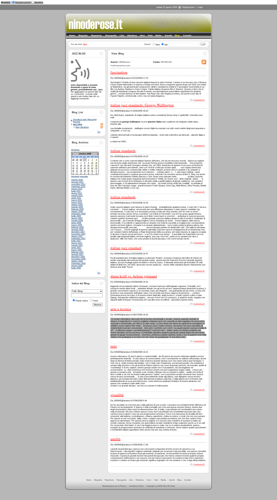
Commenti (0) (199, 100)
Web (158, 45)
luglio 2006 (76, 268)
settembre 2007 (78, 238)
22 (85, 168)
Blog (85, 44)
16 (88, 165)
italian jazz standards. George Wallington (142, 105)
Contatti (187, 480)
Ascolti (171, 480)
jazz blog (77, 124)
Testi (156, 480)
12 (73, 165)
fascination (118, 72)
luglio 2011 (76, 191)
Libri (131, 480)
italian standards (123, 150)
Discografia (121, 480)
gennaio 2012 (77, 182)
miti (113, 346)
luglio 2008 (76, 216)
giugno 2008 (76, 218)
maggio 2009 (77, 207)
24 (92, 168)
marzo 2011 (76, 200)
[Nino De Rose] (97, 30)
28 (73, 160)
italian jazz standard (125, 247)
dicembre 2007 (78, 232)
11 (96, 163)
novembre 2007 (78, 234)
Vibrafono (139, 480)
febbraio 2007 (77, 252)
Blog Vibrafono (82, 127)
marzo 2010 (76, 202)
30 (81, 160)
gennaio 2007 (77, 254)
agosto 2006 (77, 266)
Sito (166, 45)
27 (77, 171)
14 (81, 165)
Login (200, 7)
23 (88, 168)
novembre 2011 (78, 184)
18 (96, 165)
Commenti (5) (199, 434)
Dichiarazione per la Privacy (114, 486)
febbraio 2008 (77, 227)
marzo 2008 (76, 225)
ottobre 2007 (77, 236)
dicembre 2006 (78, 256)
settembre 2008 (78, 214)
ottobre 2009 (77, 204)
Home (88, 480)
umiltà (115, 438)
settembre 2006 (78, 263)
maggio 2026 (77, 180)
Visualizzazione (23, 3)
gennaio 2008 (77, 229)
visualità (117, 394)
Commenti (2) (199, 304)
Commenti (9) (199, 390)
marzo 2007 (76, 250)
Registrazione (188, 7)
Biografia (98, 480)
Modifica (39, 3)
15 (85, 165)
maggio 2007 (77, 245)
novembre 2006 (78, 259)
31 (92, 171)
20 (77, 168)
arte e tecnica (120, 308)
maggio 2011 (77, 195)
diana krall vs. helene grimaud (133, 276)
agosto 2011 (76, 189)
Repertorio (109, 480)
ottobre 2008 (77, 211)
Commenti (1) (199, 243)
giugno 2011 (76, 193)
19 (73, 168)
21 (81, 168)
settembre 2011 (78, 186)
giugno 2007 (76, 243)
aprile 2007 (76, 247)
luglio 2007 (76, 241)
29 (77, 160)
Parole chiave (82, 301)
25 (96, 168)
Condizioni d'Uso (136, 486)
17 (92, 165)
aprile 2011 (76, 198)
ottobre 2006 (77, 261)
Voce (149, 480)
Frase (95, 301)
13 (77, 165)
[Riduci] (101, 54)
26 (73, 171)
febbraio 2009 (77, 209)
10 (92, 163)
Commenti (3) (199, 464)
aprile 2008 (76, 223)
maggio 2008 (77, 220)
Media (163, 480)
